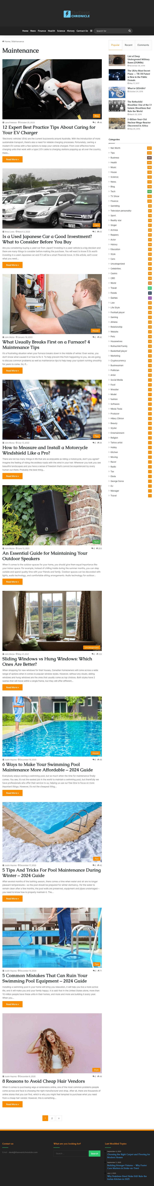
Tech (113, 191)
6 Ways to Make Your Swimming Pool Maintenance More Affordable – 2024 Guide (47, 767)
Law (113, 303)
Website (114, 331)
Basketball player (119, 351)
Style (113, 254)
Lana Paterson (11, 122)
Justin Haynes (11, 760)
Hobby (114, 447)
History (70, 30)
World (113, 283)
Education (115, 249)
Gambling (115, 206)
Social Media (117, 380)
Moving (114, 457)
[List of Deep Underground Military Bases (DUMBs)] (117, 60)
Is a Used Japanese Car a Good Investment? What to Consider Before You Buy (47, 239)
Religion (114, 438)
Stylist (114, 428)
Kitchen (114, 452)
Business (115, 157)
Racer (113, 462)
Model (113, 394)
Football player (118, 312)
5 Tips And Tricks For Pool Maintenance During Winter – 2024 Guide (51, 872)
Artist (113, 375)
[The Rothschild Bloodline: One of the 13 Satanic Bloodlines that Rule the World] (117, 106)
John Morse (10, 337)
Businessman (117, 365)
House (114, 172)
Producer (115, 413)
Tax (112, 471)
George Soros (117, 481)
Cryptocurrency (118, 360)
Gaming (114, 317)
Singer (114, 225)
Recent (128, 45)
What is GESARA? (136, 88)
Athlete (114, 322)
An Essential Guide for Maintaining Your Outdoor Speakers (44, 555)
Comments (143, 45)
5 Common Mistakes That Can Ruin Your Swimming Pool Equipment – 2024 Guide (44, 978)
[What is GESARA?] (117, 92)
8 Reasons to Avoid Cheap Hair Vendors (43, 1081)
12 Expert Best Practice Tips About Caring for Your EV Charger (48, 129)
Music (113, 167)
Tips (113, 153)
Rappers (115, 235)
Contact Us (82, 30)
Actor (113, 239)
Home (25, 30)
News (33, 30)
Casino (114, 273)
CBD (113, 278)
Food (113, 384)
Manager (115, 491)
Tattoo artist (116, 442)
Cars (113, 259)
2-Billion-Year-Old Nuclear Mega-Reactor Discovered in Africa (139, 122)
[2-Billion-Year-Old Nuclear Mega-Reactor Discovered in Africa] (117, 123)
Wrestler (115, 389)
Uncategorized (118, 263)
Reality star (116, 220)
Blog (113, 186)
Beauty (114, 423)
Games (114, 298)
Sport (113, 215)
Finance (42, 30)
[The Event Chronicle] (77, 14)
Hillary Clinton (117, 418)
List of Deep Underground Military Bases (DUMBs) (138, 59)
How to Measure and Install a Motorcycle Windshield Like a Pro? (45, 450)
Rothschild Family (119, 346)
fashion (114, 399)
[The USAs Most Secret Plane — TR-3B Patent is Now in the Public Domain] (117, 74)
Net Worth (115, 148)
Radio (113, 466)
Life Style (115, 307)
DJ (112, 486)
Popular (115, 45)
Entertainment (117, 433)
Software (115, 404)
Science (61, 30)
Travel (114, 288)
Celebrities (116, 268)
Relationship (116, 327)
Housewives (116, 341)
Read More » (12, 159)
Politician (115, 370)
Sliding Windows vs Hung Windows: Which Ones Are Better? (47, 661)
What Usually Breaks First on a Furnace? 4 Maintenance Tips (46, 344)
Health (51, 30)
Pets (113, 336)
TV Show (115, 196)
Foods (114, 293)
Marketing (115, 356)
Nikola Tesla (116, 409)
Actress (114, 230)
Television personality (121, 210)
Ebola (113, 476)
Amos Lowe (9, 232)
